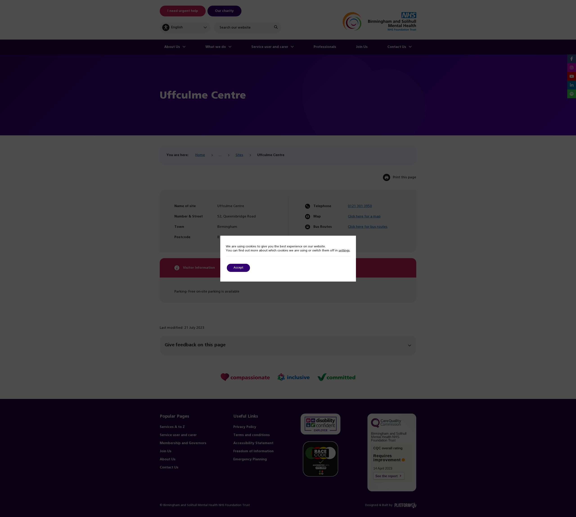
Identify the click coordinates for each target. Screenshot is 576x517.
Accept (238, 267)
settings (344, 250)
